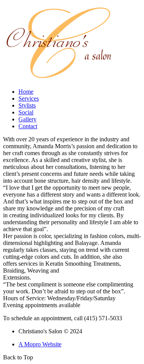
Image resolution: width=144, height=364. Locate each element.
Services (28, 98)
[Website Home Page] (59, 80)
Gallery (27, 119)
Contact (27, 126)
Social (25, 112)
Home (25, 91)
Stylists (27, 105)
